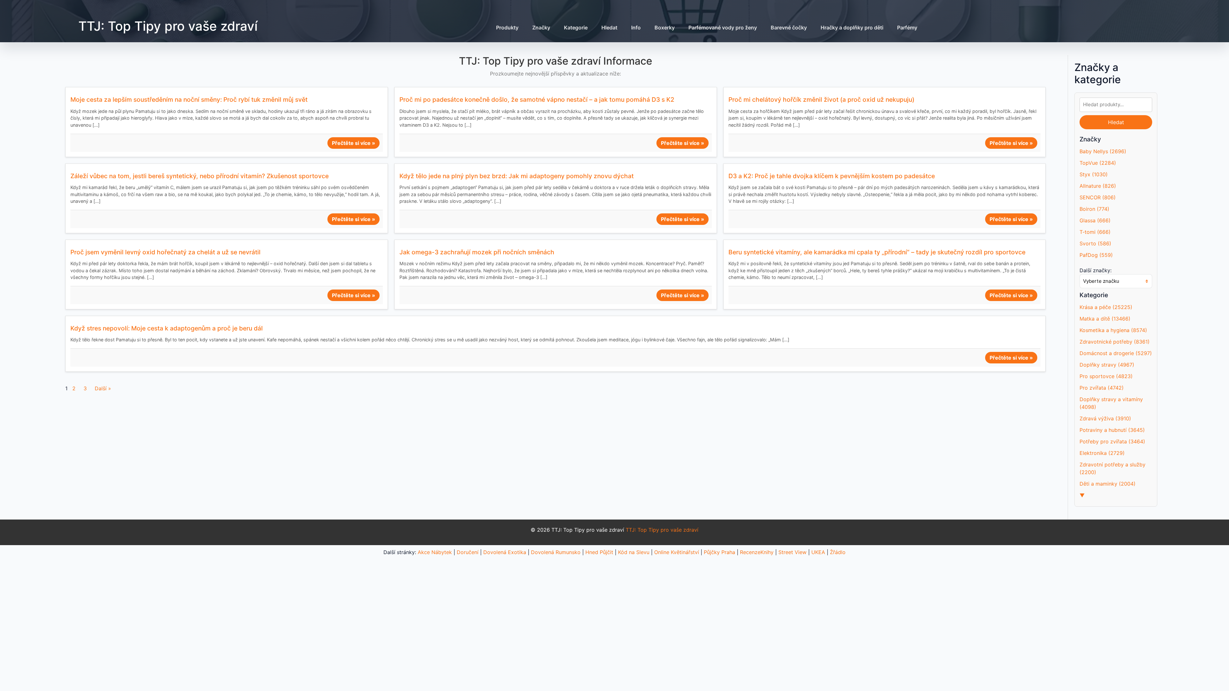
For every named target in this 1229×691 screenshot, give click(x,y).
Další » (103, 388)
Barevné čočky (789, 27)
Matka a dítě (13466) (1105, 318)
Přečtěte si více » (353, 143)
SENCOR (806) (1098, 197)
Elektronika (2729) (1102, 453)
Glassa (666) (1095, 220)
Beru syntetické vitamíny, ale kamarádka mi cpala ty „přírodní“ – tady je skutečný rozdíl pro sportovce (876, 252)
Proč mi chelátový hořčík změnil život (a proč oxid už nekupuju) (821, 99)
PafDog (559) (1096, 255)
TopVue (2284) (1098, 163)
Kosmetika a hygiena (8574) (1113, 330)
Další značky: (1096, 270)
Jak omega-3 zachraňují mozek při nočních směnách (476, 252)
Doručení (467, 552)
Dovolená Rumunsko (556, 552)
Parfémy (907, 27)
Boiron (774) (1094, 209)
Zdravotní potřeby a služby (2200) (1112, 468)
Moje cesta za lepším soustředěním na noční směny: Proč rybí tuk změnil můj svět (189, 99)
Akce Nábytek (435, 552)
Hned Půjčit (599, 552)
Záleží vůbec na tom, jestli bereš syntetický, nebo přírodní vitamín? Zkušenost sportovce (199, 176)
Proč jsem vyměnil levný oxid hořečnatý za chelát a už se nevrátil (165, 252)
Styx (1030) (1094, 174)
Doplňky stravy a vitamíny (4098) (1111, 403)
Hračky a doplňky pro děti (852, 27)
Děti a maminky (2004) (1108, 484)
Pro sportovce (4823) (1106, 376)
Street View (792, 552)
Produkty (507, 27)
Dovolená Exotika (504, 552)
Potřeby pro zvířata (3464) (1112, 441)
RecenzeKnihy (757, 552)
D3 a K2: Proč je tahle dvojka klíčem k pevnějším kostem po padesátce (831, 176)
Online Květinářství (676, 552)
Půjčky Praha (719, 552)
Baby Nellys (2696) (1103, 151)
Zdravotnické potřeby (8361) (1115, 341)
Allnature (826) (1098, 186)
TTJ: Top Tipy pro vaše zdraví (168, 26)
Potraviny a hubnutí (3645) (1112, 430)
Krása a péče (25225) (1106, 307)
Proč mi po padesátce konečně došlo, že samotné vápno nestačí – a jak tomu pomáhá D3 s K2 (536, 99)
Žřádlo (838, 552)
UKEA (818, 552)
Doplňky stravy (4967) (1107, 364)
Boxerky (665, 27)
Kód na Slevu (633, 552)
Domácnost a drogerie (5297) (1116, 353)
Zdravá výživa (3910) (1105, 418)
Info (636, 27)
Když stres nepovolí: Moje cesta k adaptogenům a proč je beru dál (166, 328)
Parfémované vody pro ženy (722, 27)
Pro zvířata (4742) (1102, 388)
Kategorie (576, 27)
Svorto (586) (1095, 243)
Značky (541, 27)
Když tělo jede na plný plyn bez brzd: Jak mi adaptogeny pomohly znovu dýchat (516, 176)
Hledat (609, 27)
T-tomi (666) (1095, 232)
